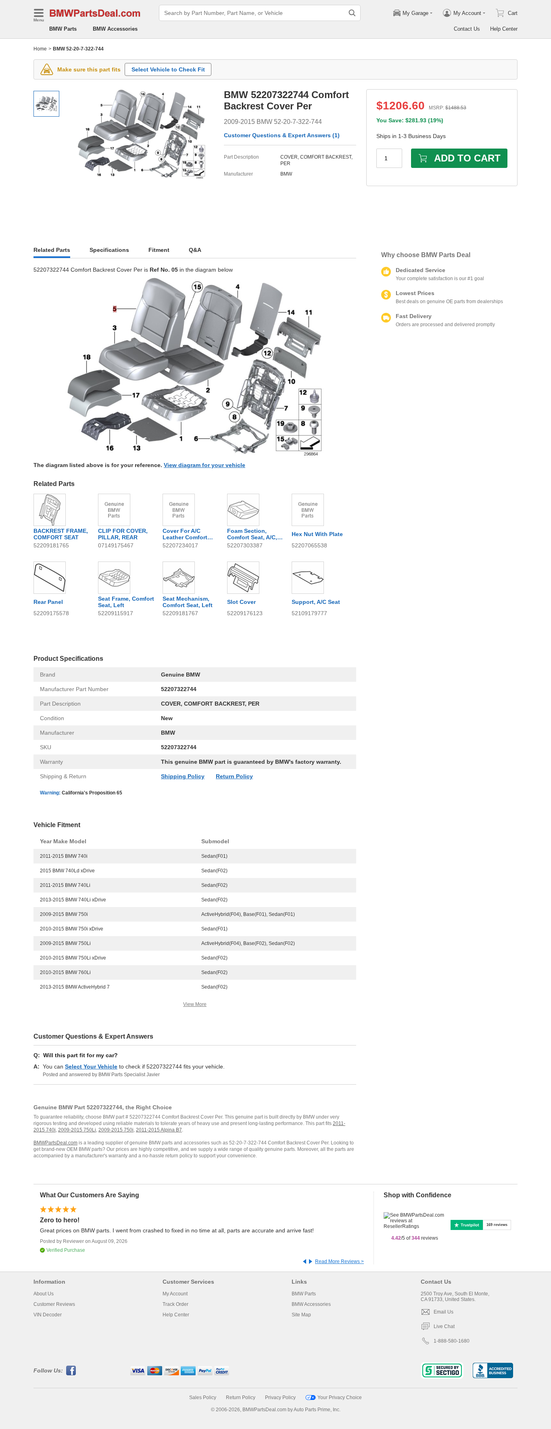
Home (40, 49)
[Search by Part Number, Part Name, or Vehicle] (352, 13)
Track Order (175, 1304)
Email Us (443, 1312)
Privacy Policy (280, 1397)
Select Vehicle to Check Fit (168, 69)
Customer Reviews (54, 1304)
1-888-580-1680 (452, 1341)
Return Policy (234, 776)
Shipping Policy (183, 776)
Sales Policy (202, 1397)
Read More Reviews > (339, 1261)
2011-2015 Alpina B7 (159, 1130)
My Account (175, 1294)
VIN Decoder (47, 1315)
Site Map (301, 1315)
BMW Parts (63, 29)
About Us (43, 1294)
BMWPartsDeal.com (55, 1143)
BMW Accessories (115, 29)
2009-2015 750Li (77, 1130)
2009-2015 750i (116, 1130)
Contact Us (467, 29)
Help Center (504, 29)
